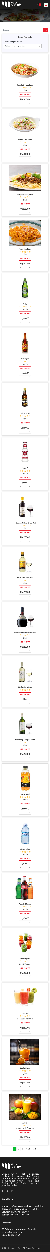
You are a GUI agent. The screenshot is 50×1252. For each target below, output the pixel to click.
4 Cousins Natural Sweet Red (25, 523)
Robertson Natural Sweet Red (25, 632)
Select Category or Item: (13, 41)
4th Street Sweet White (25, 577)
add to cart (25, 94)
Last (34, 1149)
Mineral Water (25, 849)
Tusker (25, 304)
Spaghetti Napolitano (25, 85)
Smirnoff (25, 468)
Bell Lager (25, 358)
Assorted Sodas (25, 904)
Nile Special (25, 413)
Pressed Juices (25, 958)
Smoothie (25, 1013)
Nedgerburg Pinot (25, 687)
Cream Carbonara (25, 139)
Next (28, 1149)
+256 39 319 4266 (11, 1235)
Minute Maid (25, 794)
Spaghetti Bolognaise (25, 194)
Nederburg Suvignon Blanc (25, 739)
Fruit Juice (25, 1123)
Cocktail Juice (25, 1068)
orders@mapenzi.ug (12, 1232)
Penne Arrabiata (25, 249)
